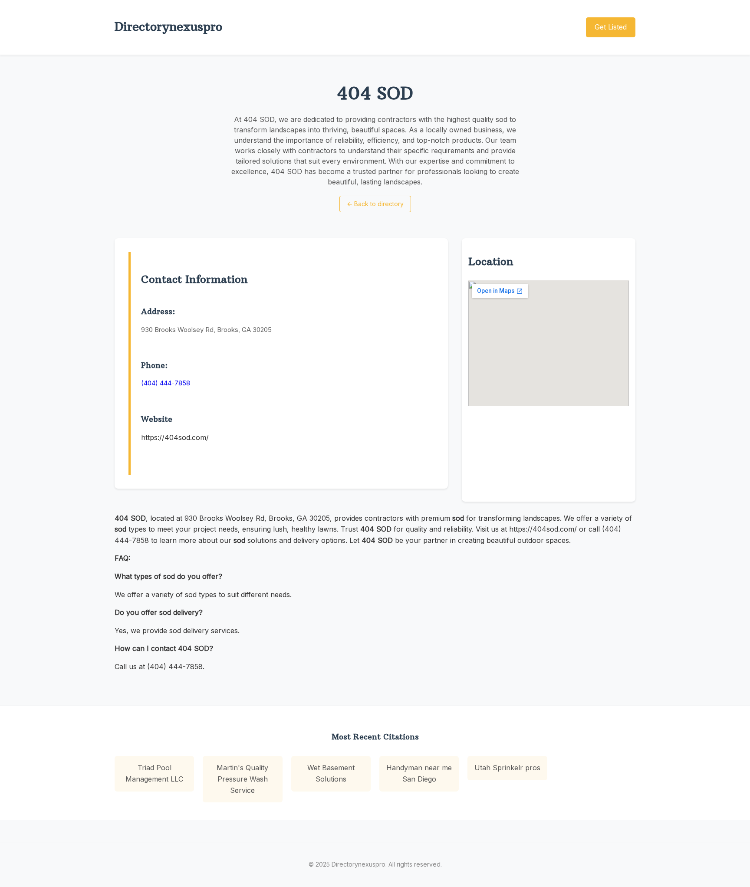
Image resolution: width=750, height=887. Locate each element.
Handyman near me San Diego (419, 773)
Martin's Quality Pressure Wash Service (242, 778)
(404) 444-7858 (165, 383)
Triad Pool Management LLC (154, 773)
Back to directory (375, 203)
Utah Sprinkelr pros (507, 767)
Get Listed (611, 27)
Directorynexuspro (168, 26)
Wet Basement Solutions (331, 773)
